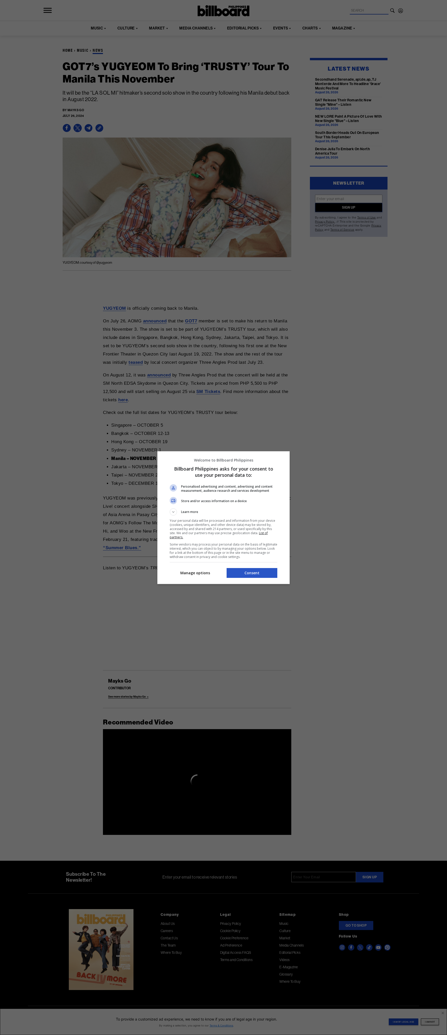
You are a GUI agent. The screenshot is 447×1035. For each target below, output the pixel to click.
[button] (223, 512)
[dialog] (223, 517)
